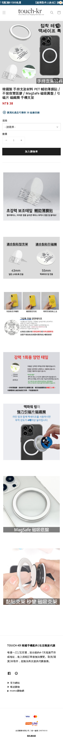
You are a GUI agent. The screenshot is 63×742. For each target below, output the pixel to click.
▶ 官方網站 (13, 682)
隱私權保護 (31, 736)
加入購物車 (31, 151)
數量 (4, 133)
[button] (4, 12)
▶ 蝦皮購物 (13, 686)
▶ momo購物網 (15, 690)
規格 (4, 120)
